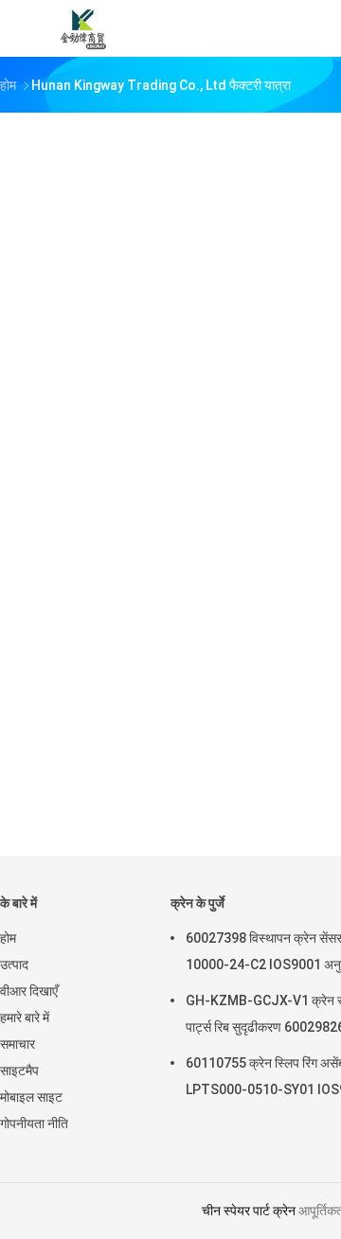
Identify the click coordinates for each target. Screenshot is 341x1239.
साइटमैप (19, 1070)
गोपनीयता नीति (34, 1123)
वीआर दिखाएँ (29, 991)
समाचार (17, 1044)
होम (8, 938)
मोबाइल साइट (31, 1097)
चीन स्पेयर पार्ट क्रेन (249, 1210)
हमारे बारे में (24, 1017)
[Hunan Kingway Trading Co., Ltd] (83, 28)
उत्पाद (14, 964)
